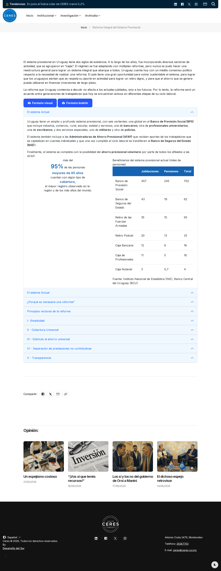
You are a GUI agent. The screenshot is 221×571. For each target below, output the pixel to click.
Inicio (29, 15)
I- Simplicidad (36, 320)
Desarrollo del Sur (13, 548)
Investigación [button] (69, 15)
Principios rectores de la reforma (48, 311)
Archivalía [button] (91, 15)
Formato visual (42, 103)
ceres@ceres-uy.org (184, 550)
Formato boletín (77, 103)
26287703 (183, 543)
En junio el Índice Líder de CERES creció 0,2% (56, 4)
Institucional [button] (45, 15)
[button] (213, 4)
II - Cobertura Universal (43, 330)
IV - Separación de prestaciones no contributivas (59, 348)
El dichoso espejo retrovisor (170, 478)
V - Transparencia (39, 358)
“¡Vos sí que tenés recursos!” (81, 478)
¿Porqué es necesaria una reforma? (50, 302)
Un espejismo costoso (40, 476)
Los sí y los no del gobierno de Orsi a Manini (133, 478)
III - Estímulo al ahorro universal (48, 339)
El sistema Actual (38, 112)
